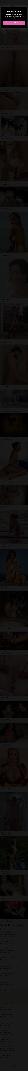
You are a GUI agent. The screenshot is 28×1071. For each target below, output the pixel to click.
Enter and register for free (14, 23)
